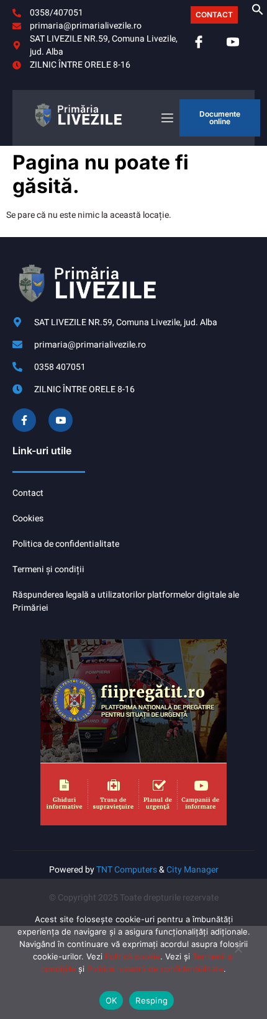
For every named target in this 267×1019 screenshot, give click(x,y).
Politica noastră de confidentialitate (155, 969)
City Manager (192, 869)
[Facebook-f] (24, 420)
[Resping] (238, 954)
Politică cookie (132, 956)
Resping (151, 1000)
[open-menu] (166, 118)
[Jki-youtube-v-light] (60, 420)
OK (111, 1000)
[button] (257, 12)
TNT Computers (126, 869)
